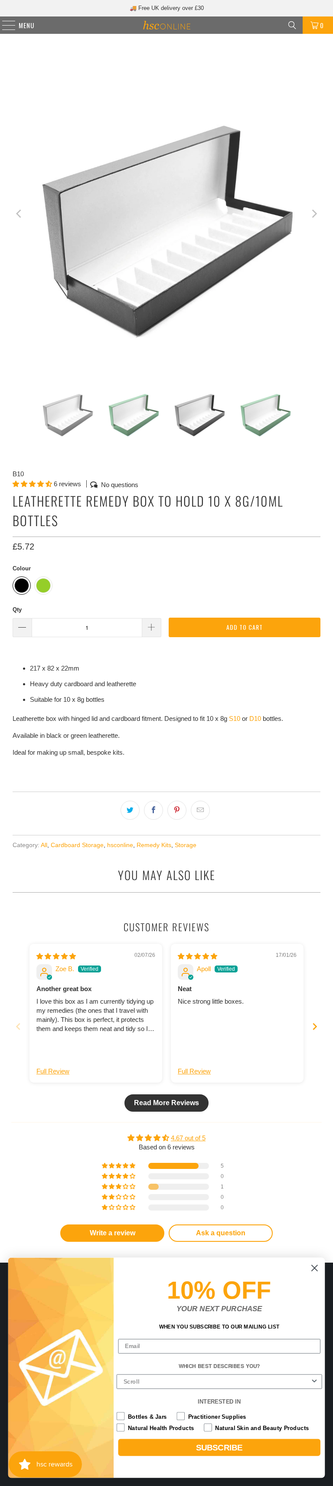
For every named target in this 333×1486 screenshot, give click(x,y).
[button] (32, 484)
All (44, 845)
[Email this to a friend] (200, 810)
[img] (56, 956)
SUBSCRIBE (219, 1447)
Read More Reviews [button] (166, 1102)
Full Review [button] (52, 1071)
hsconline (120, 845)
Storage (185, 845)
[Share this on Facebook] (153, 810)
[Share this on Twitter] (130, 810)
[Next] (314, 214)
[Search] (292, 25)
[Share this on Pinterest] (176, 810)
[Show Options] (314, 1382)
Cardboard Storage (77, 845)
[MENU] (4, 25)
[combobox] (217, 1382)
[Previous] (19, 214)
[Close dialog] (314, 1268)
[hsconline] (166, 25)
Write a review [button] (112, 1233)
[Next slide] (315, 1026)
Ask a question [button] (220, 1233)
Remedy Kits (154, 845)
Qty (17, 609)
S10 (234, 718)
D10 (255, 718)
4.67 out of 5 (188, 1138)
